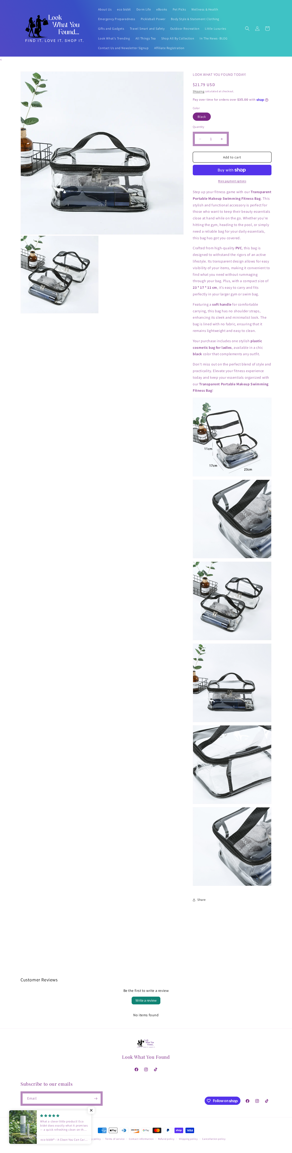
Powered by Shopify (68, 1138)
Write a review (146, 1000)
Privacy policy (92, 1138)
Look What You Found (42, 1138)
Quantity (198, 127)
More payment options (232, 181)
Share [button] (201, 900)
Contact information (141, 1138)
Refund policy (166, 1138)
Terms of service (114, 1138)
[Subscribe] (96, 1098)
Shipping (198, 91)
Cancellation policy (213, 1138)
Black (202, 117)
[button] (247, 29)
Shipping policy (188, 1138)
